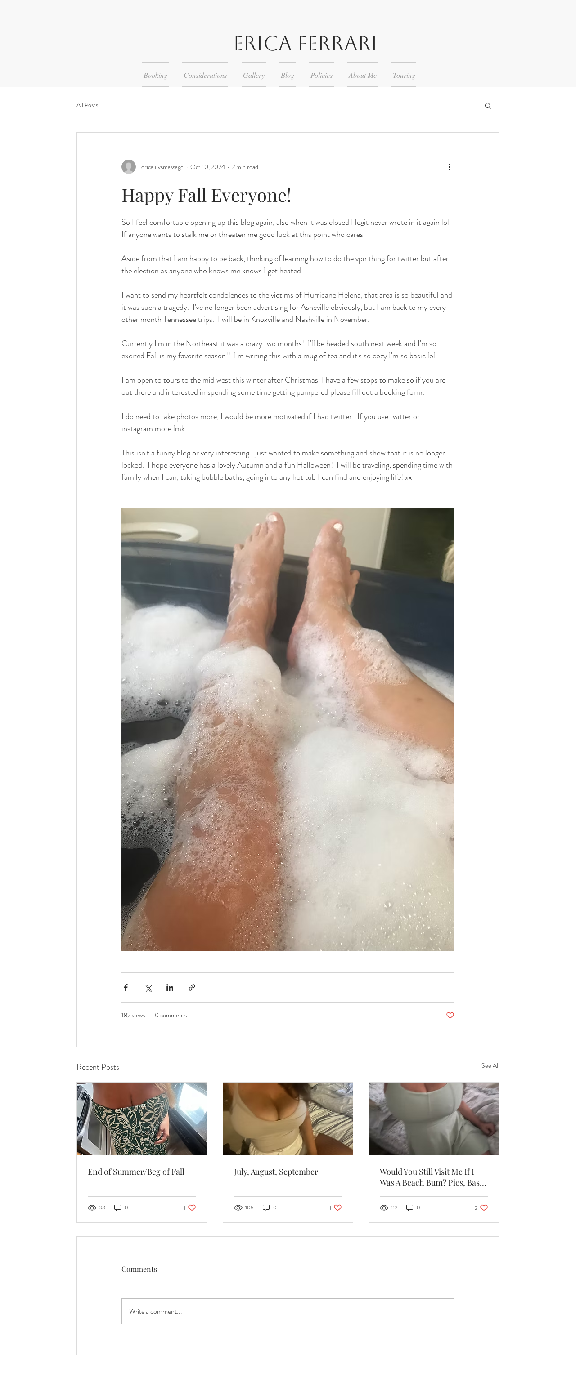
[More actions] (449, 166)
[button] (488, 105)
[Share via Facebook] (126, 987)
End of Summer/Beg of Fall (136, 1171)
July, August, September (276, 1171)
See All (491, 1065)
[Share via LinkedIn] (170, 987)
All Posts (87, 105)
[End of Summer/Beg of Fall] (142, 1119)
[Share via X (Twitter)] (148, 987)
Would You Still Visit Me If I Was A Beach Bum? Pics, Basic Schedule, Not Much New (433, 1177)
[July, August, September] (288, 1119)
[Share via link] (192, 987)
